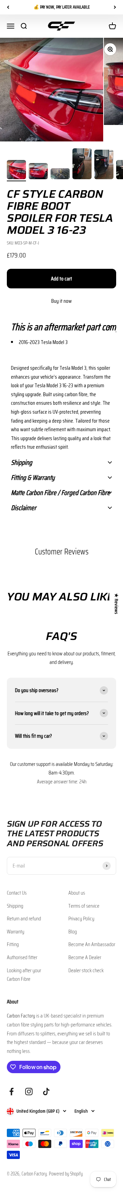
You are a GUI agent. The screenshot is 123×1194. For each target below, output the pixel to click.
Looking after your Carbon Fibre (24, 975)
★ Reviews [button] (116, 603)
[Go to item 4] (82, 164)
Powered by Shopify (66, 1174)
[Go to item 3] (60, 174)
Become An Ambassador (91, 944)
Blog (72, 931)
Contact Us (17, 892)
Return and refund (24, 918)
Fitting (13, 944)
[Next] (115, 7)
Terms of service (83, 906)
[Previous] (8, 7)
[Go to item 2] (38, 172)
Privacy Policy (81, 918)
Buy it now (61, 301)
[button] (61, 326)
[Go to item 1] (16, 170)
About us (76, 892)
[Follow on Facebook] (11, 1091)
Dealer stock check (86, 970)
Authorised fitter (22, 957)
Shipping (15, 906)
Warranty (15, 931)
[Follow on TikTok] (46, 1091)
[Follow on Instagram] (28, 1091)
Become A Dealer (84, 957)
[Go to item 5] (103, 165)
